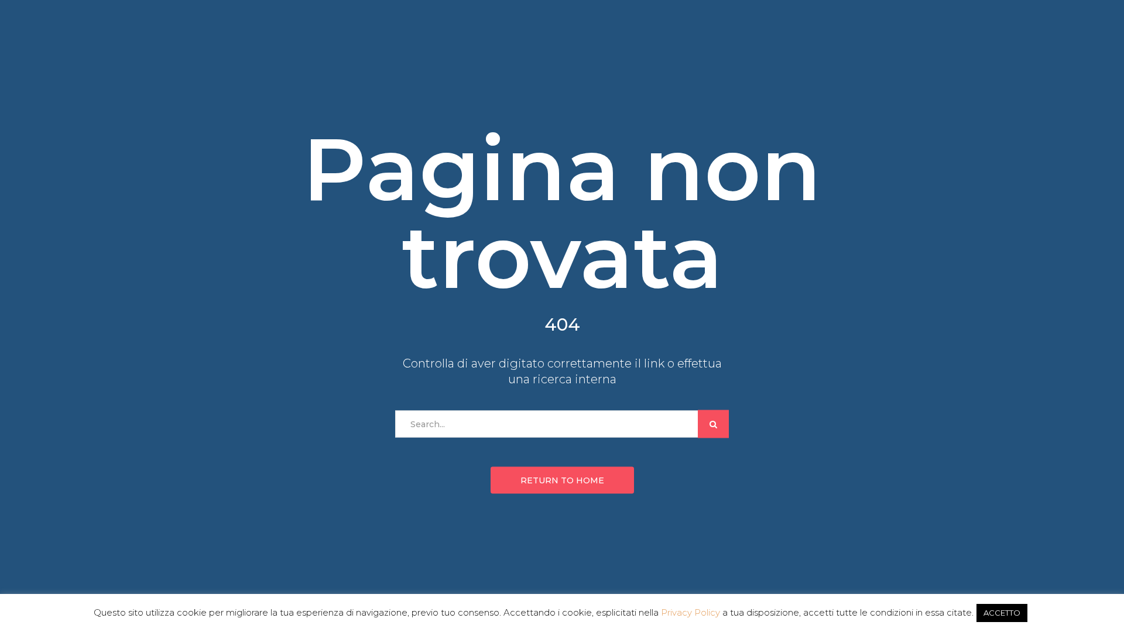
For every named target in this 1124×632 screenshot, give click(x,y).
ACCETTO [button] (1002, 612)
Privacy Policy (690, 612)
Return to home (562, 480)
